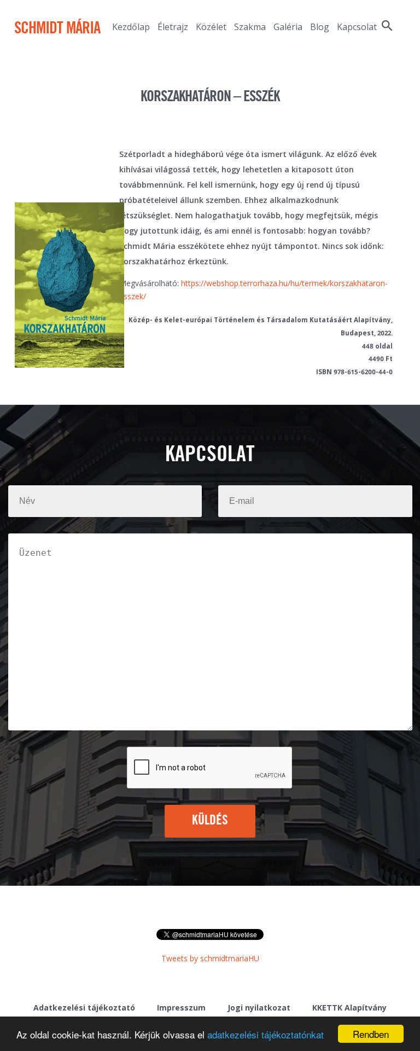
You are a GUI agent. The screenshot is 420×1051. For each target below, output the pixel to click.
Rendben (371, 1034)
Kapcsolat (357, 27)
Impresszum (181, 1007)
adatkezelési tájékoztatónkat (265, 1034)
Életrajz (173, 27)
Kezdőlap (131, 27)
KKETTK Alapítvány (349, 1007)
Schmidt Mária (57, 29)
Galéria (287, 27)
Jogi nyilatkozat (259, 1007)
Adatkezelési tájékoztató (84, 1007)
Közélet (211, 27)
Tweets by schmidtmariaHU (210, 958)
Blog (319, 27)
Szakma (250, 27)
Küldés (210, 820)
